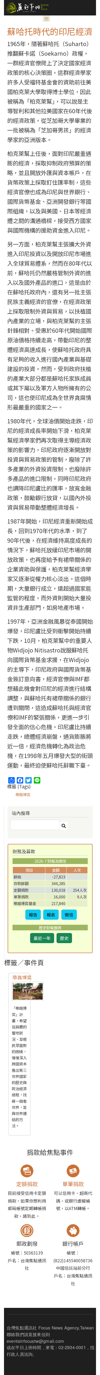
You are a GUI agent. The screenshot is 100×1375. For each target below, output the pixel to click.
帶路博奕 (22, 794)
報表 (51, 914)
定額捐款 (27, 1184)
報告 (33, 914)
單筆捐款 (73, 1184)
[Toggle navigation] (46, 18)
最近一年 (42, 938)
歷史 (64, 938)
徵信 (69, 914)
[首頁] (26, 7)
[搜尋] (64, 826)
